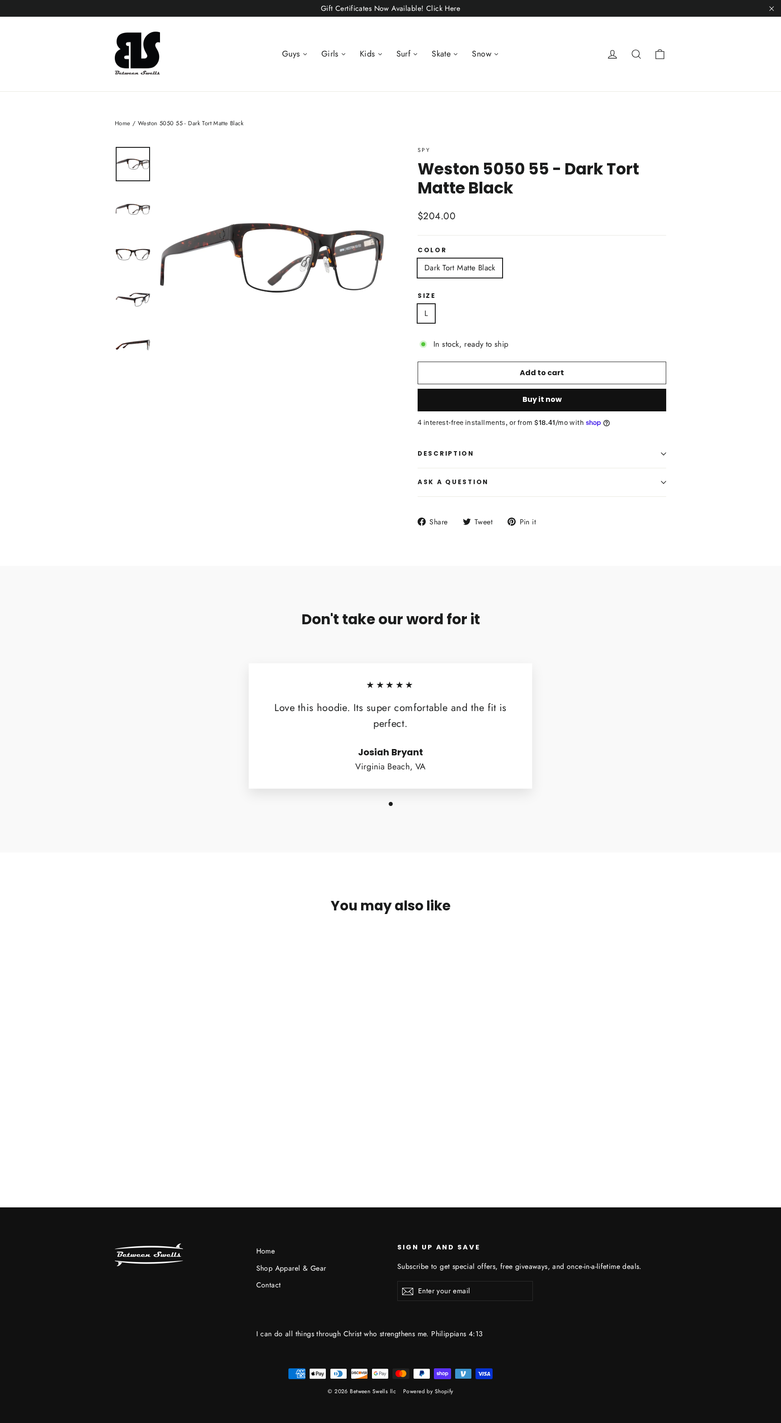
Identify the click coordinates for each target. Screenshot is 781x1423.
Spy (424, 150)
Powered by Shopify (428, 1391)
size (427, 296)
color (432, 250)
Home (123, 123)
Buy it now (542, 399)
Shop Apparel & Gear (291, 1268)
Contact (268, 1285)
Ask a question (453, 482)
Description (446, 453)
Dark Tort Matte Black (459, 267)
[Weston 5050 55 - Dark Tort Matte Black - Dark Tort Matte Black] (120, 1127)
